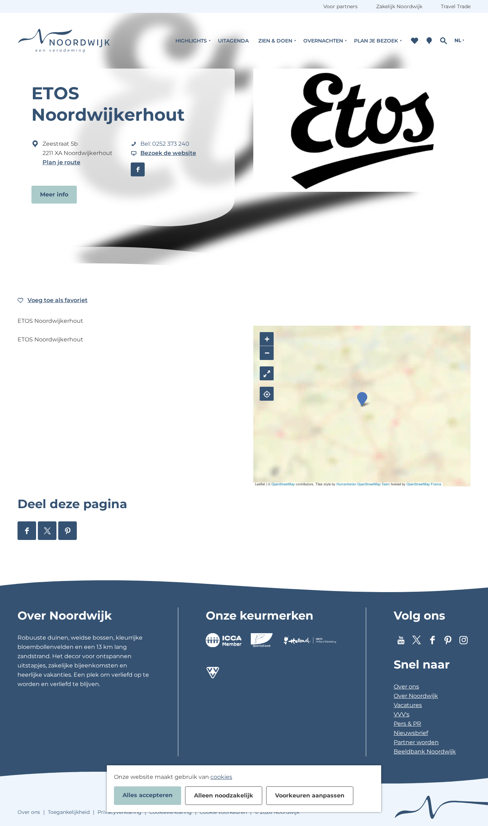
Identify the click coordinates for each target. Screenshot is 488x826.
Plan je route (61, 162)
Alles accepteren (148, 795)
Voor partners (340, 6)
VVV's (401, 714)
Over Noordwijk (416, 695)
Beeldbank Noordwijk (425, 751)
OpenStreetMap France (424, 484)
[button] (362, 399)
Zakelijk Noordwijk (399, 6)
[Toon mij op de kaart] (267, 394)
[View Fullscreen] (267, 373)
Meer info (54, 194)
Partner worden (416, 742)
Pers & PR (407, 723)
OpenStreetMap (283, 484)
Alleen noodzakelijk (223, 795)
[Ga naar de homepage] (64, 40)
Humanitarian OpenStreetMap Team (363, 484)
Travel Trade (455, 6)
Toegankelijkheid (69, 812)
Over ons (406, 686)
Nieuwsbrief (411, 733)
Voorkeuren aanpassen (309, 795)
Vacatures (408, 705)
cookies (221, 777)
